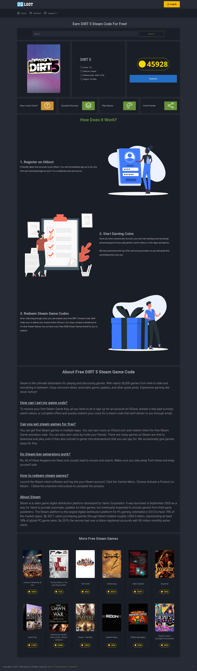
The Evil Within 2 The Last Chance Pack (58, 584)
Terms (50, 666)
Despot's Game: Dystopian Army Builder (164, 637)
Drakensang (112, 584)
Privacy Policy (60, 666)
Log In (173, 4)
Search (151, 34)
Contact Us (73, 666)
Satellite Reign (111, 637)
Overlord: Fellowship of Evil (32, 584)
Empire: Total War (85, 637)
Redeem (153, 78)
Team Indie (85, 584)
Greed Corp (32, 637)
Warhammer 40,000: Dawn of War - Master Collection (58, 637)
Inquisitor (164, 584)
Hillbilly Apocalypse (138, 637)
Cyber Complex (138, 584)
